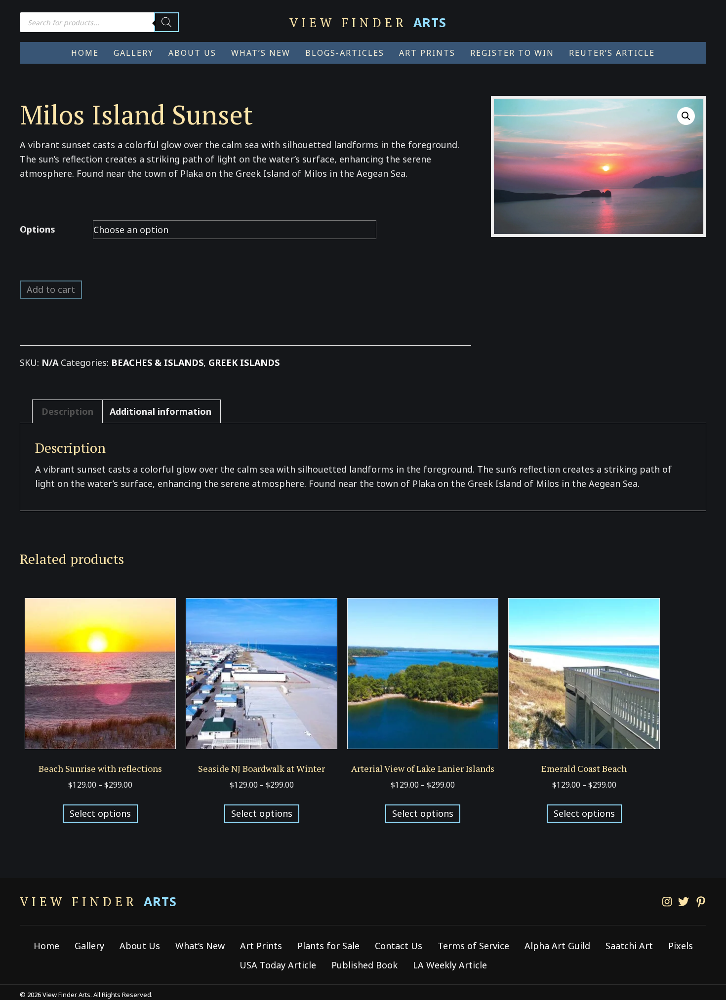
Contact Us (398, 946)
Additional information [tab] (160, 411)
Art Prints (261, 946)
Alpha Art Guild (557, 946)
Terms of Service (473, 946)
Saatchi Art (629, 946)
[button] (686, 116)
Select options (100, 813)
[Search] (166, 22)
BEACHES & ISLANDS (157, 362)
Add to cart (51, 289)
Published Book (364, 965)
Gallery (89, 946)
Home (46, 946)
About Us (140, 946)
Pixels (680, 946)
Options (37, 229)
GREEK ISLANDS (244, 362)
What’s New (200, 946)
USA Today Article (278, 965)
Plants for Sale (328, 946)
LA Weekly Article (450, 965)
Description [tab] (67, 411)
